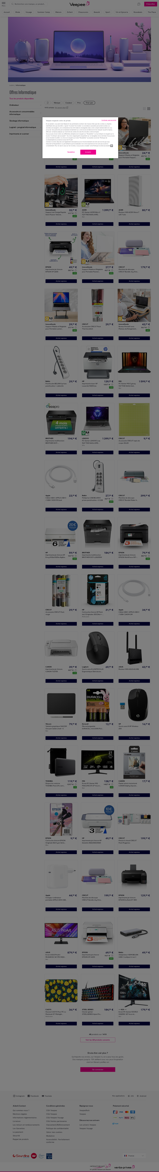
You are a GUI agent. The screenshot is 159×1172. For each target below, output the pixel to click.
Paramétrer (71, 152)
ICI (111, 146)
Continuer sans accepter (108, 120)
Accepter (88, 152)
